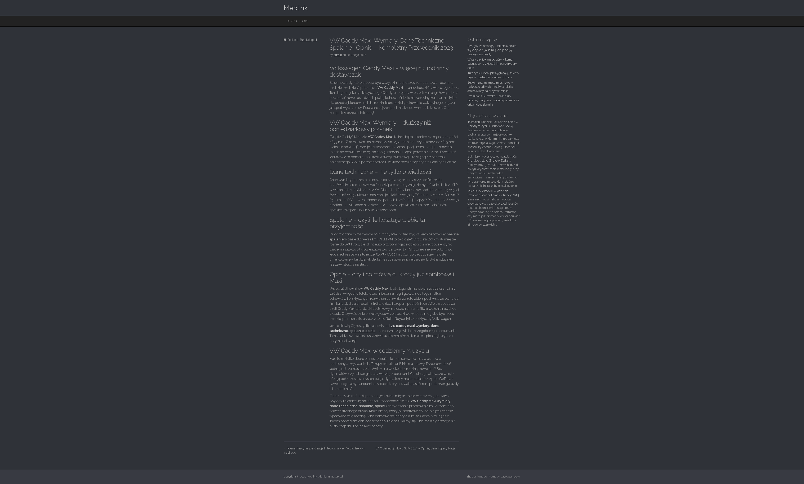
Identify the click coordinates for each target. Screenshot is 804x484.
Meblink (296, 8)
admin (338, 55)
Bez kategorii (297, 21)
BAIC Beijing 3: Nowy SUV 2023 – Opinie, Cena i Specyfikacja (417, 448)
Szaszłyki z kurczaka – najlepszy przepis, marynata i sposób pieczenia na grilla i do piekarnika (493, 100)
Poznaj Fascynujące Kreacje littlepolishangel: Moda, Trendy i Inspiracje (324, 450)
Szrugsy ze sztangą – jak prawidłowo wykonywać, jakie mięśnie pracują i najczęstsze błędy (492, 50)
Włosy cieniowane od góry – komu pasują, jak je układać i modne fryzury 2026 (492, 64)
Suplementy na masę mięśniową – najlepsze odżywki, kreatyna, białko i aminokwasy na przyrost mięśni (491, 87)
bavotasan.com (510, 476)
